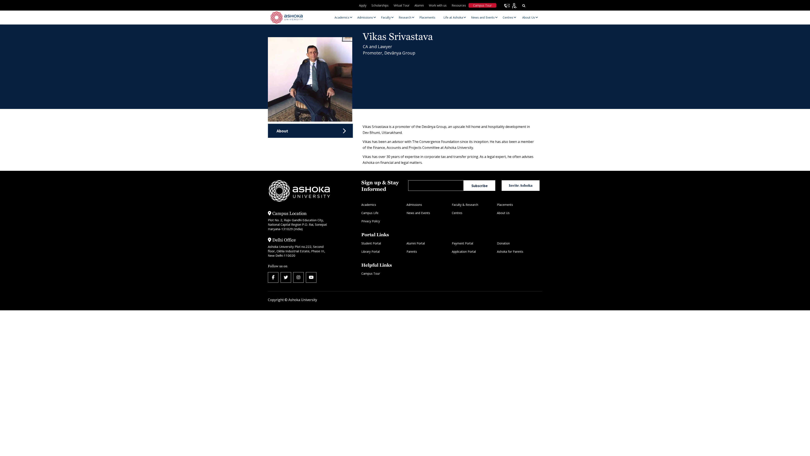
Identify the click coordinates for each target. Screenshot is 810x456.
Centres (457, 213)
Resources (459, 5)
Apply (362, 5)
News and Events (418, 213)
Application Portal (464, 252)
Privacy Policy (370, 221)
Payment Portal (462, 243)
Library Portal (370, 252)
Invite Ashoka (521, 185)
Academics (368, 205)
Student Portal (371, 243)
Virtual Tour (401, 5)
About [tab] (282, 130)
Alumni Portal (415, 243)
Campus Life (369, 213)
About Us (503, 213)
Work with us (438, 5)
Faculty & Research (465, 205)
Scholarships (380, 5)
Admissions (414, 205)
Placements (505, 205)
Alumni (419, 5)
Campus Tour (482, 5)
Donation (503, 243)
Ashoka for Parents (510, 252)
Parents (411, 252)
